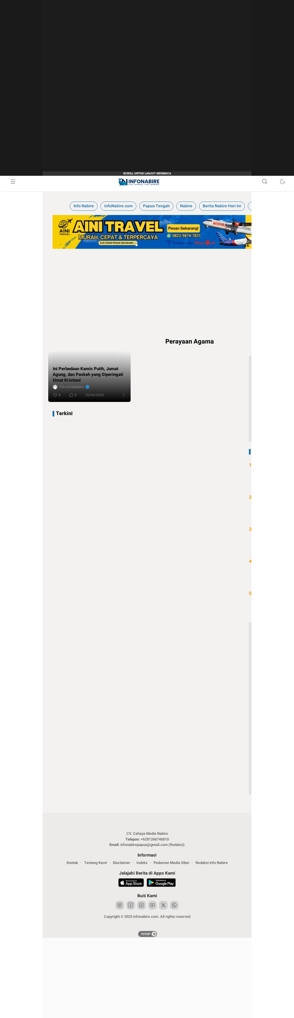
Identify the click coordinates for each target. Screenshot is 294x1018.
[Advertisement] (147, 978)
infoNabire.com (118, 206)
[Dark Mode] (282, 181)
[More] (123, 395)
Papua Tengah (156, 206)
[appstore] (131, 883)
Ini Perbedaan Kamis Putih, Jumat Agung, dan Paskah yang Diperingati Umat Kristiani (88, 374)
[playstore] (161, 883)
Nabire (186, 206)
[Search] (264, 181)
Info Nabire (84, 206)
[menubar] (13, 181)
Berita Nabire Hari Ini (222, 206)
